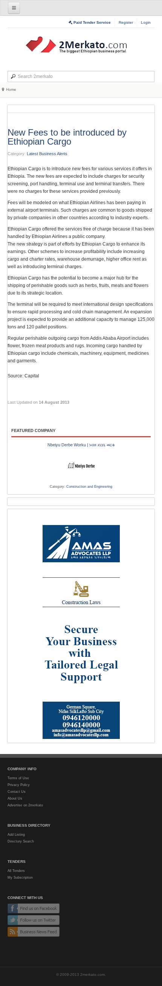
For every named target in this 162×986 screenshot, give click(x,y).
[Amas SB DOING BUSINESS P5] (81, 626)
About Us (15, 798)
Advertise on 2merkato (25, 805)
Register (126, 22)
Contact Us (17, 792)
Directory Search (21, 841)
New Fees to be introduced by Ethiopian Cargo (67, 137)
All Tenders (16, 871)
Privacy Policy (19, 785)
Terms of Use (18, 778)
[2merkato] (81, 45)
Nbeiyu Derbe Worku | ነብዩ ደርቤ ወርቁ (81, 445)
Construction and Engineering (89, 486)
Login (146, 22)
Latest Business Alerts (47, 153)
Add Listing (16, 834)
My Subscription (20, 877)
